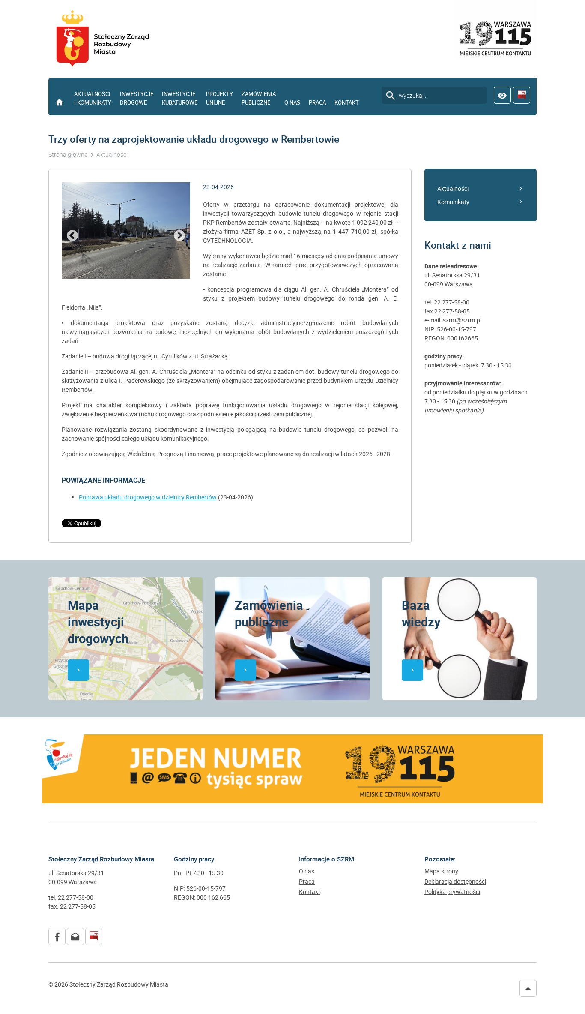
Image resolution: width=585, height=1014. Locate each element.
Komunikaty (453, 202)
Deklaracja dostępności (455, 882)
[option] (126, 230)
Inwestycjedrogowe (136, 98)
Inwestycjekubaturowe (179, 98)
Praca (317, 102)
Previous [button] (72, 235)
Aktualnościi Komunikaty (92, 98)
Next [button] (179, 235)
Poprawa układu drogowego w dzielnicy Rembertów (148, 497)
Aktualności (453, 188)
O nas (292, 102)
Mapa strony (441, 871)
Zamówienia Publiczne (259, 98)
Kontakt (346, 102)
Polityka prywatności (452, 892)
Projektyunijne (219, 98)
